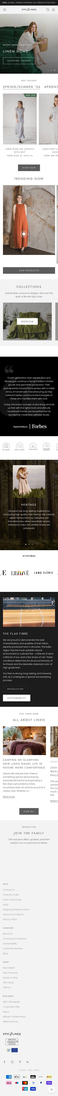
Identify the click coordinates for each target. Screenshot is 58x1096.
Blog (5, 953)
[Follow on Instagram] (12, 1061)
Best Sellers (9, 967)
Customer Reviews (13, 948)
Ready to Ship (10, 977)
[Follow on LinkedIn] (27, 1061)
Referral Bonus (10, 1021)
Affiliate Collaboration (14, 1016)
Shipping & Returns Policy (16, 909)
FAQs (5, 904)
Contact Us (9, 889)
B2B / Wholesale (11, 1001)
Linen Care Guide (12, 899)
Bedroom (27, 321)
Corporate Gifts (11, 1006)
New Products (10, 972)
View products (29, 270)
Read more (9, 796)
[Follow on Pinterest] (19, 1061)
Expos (6, 1011)
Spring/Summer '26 (22, 87)
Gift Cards (8, 982)
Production (15, 689)
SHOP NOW (29, 167)
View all (29, 811)
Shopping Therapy (19, 60)
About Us (7, 933)
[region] (29, 44)
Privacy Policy (10, 919)
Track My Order (11, 894)
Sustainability (16, 698)
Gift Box (7, 987)
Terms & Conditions (13, 914)
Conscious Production (15, 938)
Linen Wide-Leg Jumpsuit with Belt (20, 150)
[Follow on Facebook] (4, 1061)
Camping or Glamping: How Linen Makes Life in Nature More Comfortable (24, 763)
